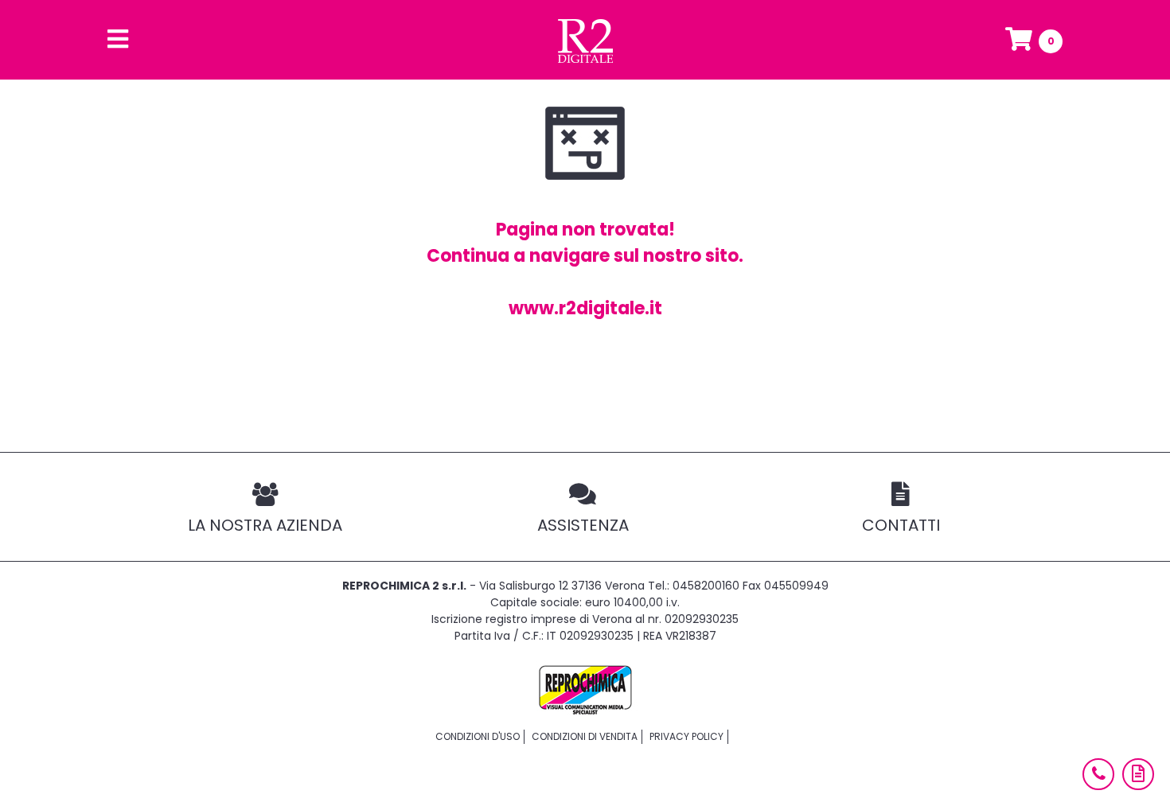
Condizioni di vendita (585, 736)
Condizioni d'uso (477, 736)
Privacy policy (686, 736)
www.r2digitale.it (585, 308)
